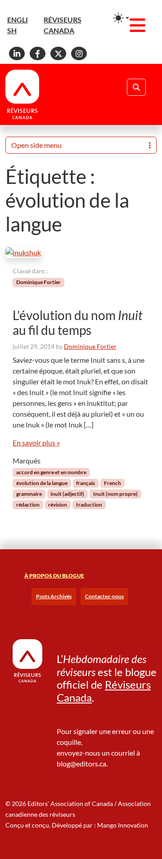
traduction (89, 504)
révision (57, 504)
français (85, 483)
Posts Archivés (54, 596)
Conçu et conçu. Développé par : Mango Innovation (76, 825)
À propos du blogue (54, 575)
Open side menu (36, 145)
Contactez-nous (104, 596)
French (112, 483)
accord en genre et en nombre (51, 472)
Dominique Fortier (38, 282)
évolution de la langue (42, 483)
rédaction (28, 504)
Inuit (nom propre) (115, 493)
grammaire (29, 493)
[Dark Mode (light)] (121, 18)
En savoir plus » (36, 442)
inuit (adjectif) (67, 493)
